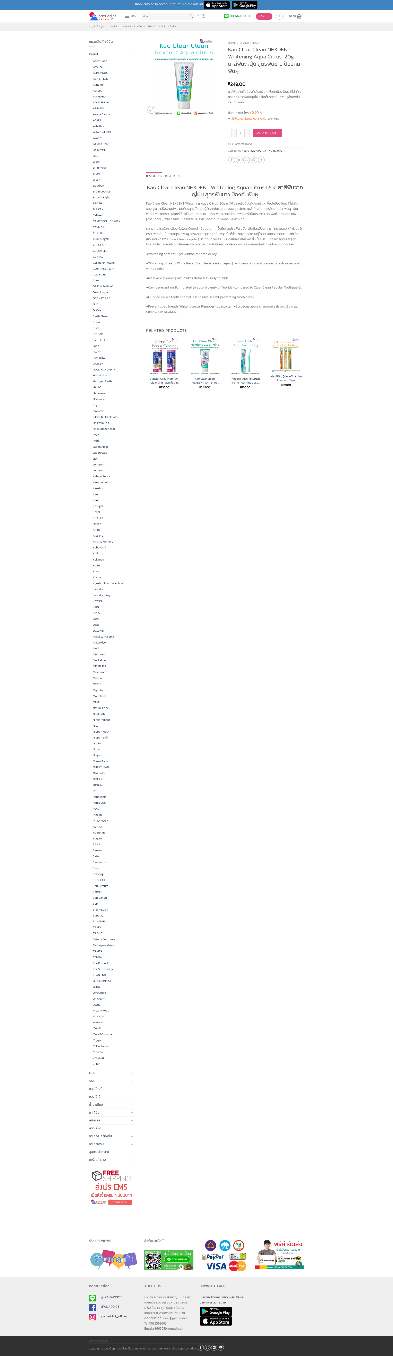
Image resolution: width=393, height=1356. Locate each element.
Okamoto (99, 773)
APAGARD (99, 96)
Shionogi (98, 874)
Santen (97, 850)
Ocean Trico (100, 761)
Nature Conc (100, 708)
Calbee (97, 215)
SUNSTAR (99, 921)
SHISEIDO (99, 880)
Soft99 (97, 891)
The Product (100, 963)
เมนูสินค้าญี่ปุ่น (97, 26)
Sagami (98, 838)
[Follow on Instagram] (203, 16)
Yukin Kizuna (101, 1046)
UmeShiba (99, 992)
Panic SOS (99, 802)
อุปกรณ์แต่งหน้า (100, 1151)
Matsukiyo (99, 642)
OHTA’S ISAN (101, 767)
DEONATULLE (101, 298)
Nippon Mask (101, 731)
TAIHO (97, 927)
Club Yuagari (101, 239)
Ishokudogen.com (104, 428)
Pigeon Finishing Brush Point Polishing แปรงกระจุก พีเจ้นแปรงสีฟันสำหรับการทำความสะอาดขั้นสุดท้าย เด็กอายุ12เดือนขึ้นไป (245, 380)
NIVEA (97, 743)
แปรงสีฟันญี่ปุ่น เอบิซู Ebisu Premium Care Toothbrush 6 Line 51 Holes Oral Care (286, 378)
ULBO (96, 987)
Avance (97, 138)
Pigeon (97, 814)
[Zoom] (151, 110)
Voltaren (98, 1016)
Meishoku (99, 654)
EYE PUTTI (99, 340)
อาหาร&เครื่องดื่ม (132, 26)
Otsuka (97, 785)
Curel (96, 280)
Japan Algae (100, 446)
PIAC (96, 808)
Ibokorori (98, 411)
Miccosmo (99, 672)
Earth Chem (100, 316)
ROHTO (97, 826)
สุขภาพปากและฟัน (272, 151)
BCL (95, 155)
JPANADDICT (110, 1306)
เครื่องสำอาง (97, 1159)
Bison (96, 179)
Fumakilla (99, 357)
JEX (95, 458)
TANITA (97, 951)
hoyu (96, 405)
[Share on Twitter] (239, 160)
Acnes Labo (100, 61)
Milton (97, 684)
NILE (95, 725)
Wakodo (98, 1022)
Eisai (96, 328)
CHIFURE (98, 233)
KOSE (96, 565)
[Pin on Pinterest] (254, 160)
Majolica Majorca (103, 636)
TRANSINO (99, 975)
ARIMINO (98, 108)
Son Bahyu (100, 897)
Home (232, 43)
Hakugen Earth (102, 381)
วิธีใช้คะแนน (273, 119)
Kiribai (97, 529)
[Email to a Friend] (246, 160)
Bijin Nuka (99, 167)
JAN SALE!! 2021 (98, 1341)
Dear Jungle (100, 292)
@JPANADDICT (111, 1297)
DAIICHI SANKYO (103, 286)
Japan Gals (100, 452)
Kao (95, 500)
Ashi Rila (98, 126)
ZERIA (97, 1064)
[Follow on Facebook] (198, 16)
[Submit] (191, 16)
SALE (162, 26)
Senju (96, 868)
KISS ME (98, 535)
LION (96, 607)
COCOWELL (100, 250)
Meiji (96, 648)
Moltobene (99, 696)
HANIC (97, 387)
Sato (96, 856)
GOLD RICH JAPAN (104, 369)
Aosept (97, 90)
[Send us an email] (214, 1348)
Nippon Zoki (100, 737)
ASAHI (97, 120)
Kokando (98, 559)
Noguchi (98, 755)
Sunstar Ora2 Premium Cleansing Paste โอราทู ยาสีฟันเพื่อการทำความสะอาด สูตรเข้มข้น (164, 380)
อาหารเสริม (96, 1143)
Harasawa (99, 393)
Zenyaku (98, 1058)
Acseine (98, 67)
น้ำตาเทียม (96, 1104)
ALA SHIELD (100, 78)
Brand (152, 26)
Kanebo (98, 488)
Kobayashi (99, 547)
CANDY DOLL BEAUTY (106, 221)
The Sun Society (103, 969)
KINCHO (98, 518)
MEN (114, 26)
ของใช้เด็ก (96, 1096)
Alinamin (98, 84)
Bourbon (98, 185)
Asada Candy (101, 114)
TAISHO (98, 933)
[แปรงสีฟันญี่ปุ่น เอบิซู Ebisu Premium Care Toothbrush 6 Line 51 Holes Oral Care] (286, 355)
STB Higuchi (100, 909)
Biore (96, 173)
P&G (95, 791)
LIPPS (96, 613)
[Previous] (146, 367)
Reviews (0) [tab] (172, 176)
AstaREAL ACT (102, 132)
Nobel (96, 749)
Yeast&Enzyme (102, 1034)
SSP (95, 903)
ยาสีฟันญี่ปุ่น (254, 151)
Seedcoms (99, 862)
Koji (95, 553)
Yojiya (97, 1040)
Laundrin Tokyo (102, 595)
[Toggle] (132, 54)
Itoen (96, 435)
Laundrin (98, 589)
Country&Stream (103, 268)
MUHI (96, 702)
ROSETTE (99, 832)
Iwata (96, 441)
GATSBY (98, 363)
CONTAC (98, 256)
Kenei (96, 512)
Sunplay (98, 915)
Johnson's (99, 470)
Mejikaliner (100, 660)
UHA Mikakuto (102, 981)
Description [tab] (154, 176)
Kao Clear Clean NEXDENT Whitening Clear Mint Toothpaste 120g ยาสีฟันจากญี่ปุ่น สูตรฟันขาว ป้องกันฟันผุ (204, 380)
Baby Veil (99, 150)
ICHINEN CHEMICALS (105, 417)
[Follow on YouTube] (221, 1348)
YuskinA (98, 1052)
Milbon (97, 678)
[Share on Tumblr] (261, 160)
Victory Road (101, 1010)
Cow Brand (99, 274)
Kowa (96, 571)
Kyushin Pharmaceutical (108, 583)
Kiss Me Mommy (103, 541)
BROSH (97, 203)
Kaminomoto (101, 482)
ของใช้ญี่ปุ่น (97, 1088)
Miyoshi (98, 690)
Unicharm (99, 998)
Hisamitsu (99, 399)
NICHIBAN (99, 714)
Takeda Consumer (104, 939)
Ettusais (98, 334)
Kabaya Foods (101, 476)
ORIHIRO (98, 779)
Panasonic (99, 796)
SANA (96, 844)
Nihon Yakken (101, 719)
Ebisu (96, 322)
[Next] (304, 367)
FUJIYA (97, 351)
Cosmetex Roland (104, 262)
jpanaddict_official (114, 1316)
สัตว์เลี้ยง (95, 1128)
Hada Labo (100, 375)
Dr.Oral (97, 310)
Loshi (96, 618)
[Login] (279, 16)
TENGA (97, 957)
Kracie (97, 577)
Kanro (97, 494)
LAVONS (98, 601)
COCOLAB (99, 245)
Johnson (98, 464)
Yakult (97, 1028)
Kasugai (98, 506)
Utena (97, 1004)
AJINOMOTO (100, 72)
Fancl (96, 345)
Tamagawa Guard (104, 945)
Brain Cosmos (101, 191)
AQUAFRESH (101, 102)
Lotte (96, 624)
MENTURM (99, 666)
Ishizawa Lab (101, 423)
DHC (95, 304)
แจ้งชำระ (173, 26)
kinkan (97, 523)
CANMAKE (99, 227)
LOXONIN (98, 630)
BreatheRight (101, 197)
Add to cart (267, 132)
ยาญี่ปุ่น (94, 1112)
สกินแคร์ (94, 1120)
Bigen (96, 161)
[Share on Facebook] (231, 160)
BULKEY (98, 209)
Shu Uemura (100, 886)
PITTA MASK (100, 820)
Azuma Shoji (101, 144)
